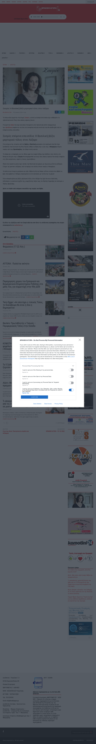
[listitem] (48, 366)
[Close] (80, 340)
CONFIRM (34, 397)
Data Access (48, 403)
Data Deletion (37, 403)
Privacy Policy (59, 403)
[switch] (71, 370)
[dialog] (48, 372)
